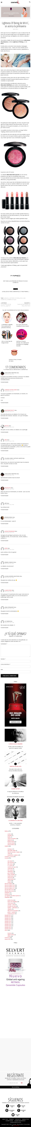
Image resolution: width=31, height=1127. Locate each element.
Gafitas (7, 425)
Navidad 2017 (8, 922)
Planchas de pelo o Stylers (14, 852)
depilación (10, 840)
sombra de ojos (11, 913)
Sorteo (9, 936)
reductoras (10, 877)
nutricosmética (11, 844)
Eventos (9, 933)
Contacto (18, 1119)
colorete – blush (11, 904)
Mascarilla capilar (12, 850)
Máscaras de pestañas (13, 910)
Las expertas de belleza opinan (12, 895)
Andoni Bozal (11, 900)
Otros (6, 930)
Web (2, 669)
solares (9, 882)
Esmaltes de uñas (12, 906)
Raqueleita (8, 487)
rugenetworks (16, 1125)
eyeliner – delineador (12, 907)
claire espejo (8, 590)
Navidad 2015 (8, 919)
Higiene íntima (11, 934)
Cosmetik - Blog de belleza (17, 1124)
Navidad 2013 (8, 916)
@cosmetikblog (15, 1087)
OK (21, 1083)
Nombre (3, 659)
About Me (5, 1119)
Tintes (9, 853)
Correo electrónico (5, 664)
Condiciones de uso (15, 1122)
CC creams (10, 865)
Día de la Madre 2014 (10, 885)
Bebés (9, 837)
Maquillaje (7, 897)
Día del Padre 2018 (9, 891)
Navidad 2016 (8, 921)
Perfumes (7, 937)
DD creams (10, 870)
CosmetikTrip (9, 1120)
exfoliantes (7, 892)
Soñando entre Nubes (11, 389)
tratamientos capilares (13, 855)
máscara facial (11, 843)
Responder (5, 382)
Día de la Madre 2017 (10, 888)
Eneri (6, 548)
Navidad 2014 (8, 918)
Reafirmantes (11, 876)
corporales (10, 868)
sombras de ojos (11, 299)
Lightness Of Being (14, 298)
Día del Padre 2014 (9, 889)
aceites (9, 834)
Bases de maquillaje (12, 901)
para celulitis (10, 873)
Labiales (9, 909)
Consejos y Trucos (9, 856)
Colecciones (10, 903)
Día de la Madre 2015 (10, 886)
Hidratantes (10, 871)
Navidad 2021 (8, 927)
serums (9, 880)
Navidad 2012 (8, 915)
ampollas (10, 835)
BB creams (10, 864)
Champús (10, 849)
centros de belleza (12, 838)
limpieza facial (11, 841)
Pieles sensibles (11, 874)
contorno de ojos (12, 867)
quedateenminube (10, 531)
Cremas (6, 858)
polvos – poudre (11, 912)
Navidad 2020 (8, 925)
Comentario (4, 644)
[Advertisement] (15, 1014)
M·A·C (21, 298)
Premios (11, 1119)
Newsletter (25, 1119)
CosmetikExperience (19, 1120)
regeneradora (11, 879)
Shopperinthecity (9, 410)
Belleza (6, 831)
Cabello (6, 846)
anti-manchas (11, 862)
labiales (6, 298)
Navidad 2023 (8, 928)
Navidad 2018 (8, 924)
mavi (6, 439)
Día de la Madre (8, 883)
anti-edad (10, 861)
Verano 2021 (8, 939)
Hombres (7, 894)
